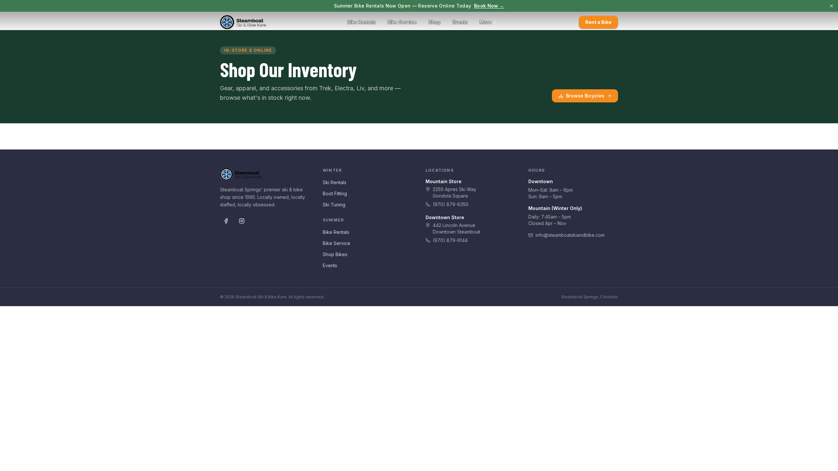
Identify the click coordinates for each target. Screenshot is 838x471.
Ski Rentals (334, 182)
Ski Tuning (334, 204)
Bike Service (402, 22)
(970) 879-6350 (450, 204)
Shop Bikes (335, 254)
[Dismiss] (831, 6)
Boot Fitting (335, 193)
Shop (434, 22)
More (486, 22)
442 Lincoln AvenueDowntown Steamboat (456, 228)
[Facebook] (226, 221)
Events (460, 22)
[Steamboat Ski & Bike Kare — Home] (243, 22)
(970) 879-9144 (450, 240)
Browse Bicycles (585, 95)
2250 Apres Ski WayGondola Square (454, 192)
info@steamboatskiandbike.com (570, 235)
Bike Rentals (361, 22)
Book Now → (489, 6)
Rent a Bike (598, 22)
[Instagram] (241, 221)
